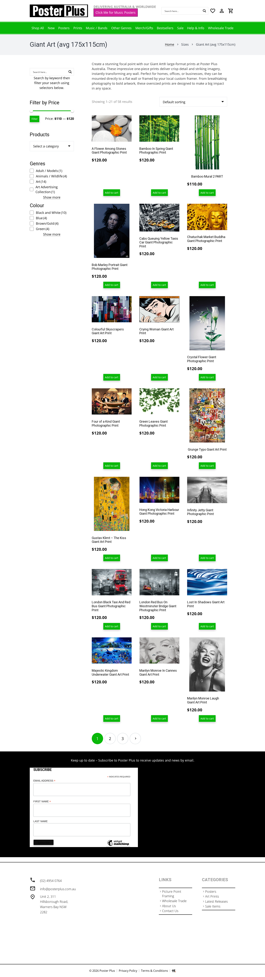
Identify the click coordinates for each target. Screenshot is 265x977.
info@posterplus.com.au (58, 889)
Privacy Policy (128, 971)
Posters (210, 891)
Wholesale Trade (174, 901)
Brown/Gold (47, 223)
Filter (35, 119)
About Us (169, 906)
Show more (51, 197)
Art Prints (212, 896)
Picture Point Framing (171, 893)
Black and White (51, 212)
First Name (42, 801)
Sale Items (212, 906)
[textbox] (46, 146)
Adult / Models (49, 171)
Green (42, 229)
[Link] (59, 11)
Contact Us (170, 911)
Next (135, 738)
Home (169, 44)
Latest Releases (216, 901)
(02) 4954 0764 (51, 880)
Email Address (44, 780)
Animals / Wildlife (51, 176)
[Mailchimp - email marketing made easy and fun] (118, 845)
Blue (41, 218)
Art (41, 181)
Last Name (40, 821)
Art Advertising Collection (47, 189)
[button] (111, 192)
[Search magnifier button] (204, 10)
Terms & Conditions (154, 971)
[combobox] (52, 146)
